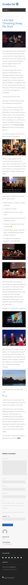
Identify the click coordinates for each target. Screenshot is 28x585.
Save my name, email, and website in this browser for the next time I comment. (13, 506)
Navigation (6, 10)
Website (4, 493)
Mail (4, 486)
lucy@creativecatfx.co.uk (9, 569)
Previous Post (22, 16)
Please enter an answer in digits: (13, 512)
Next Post (24, 16)
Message (5, 458)
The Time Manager (7, 544)
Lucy (3, 538)
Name (4, 478)
